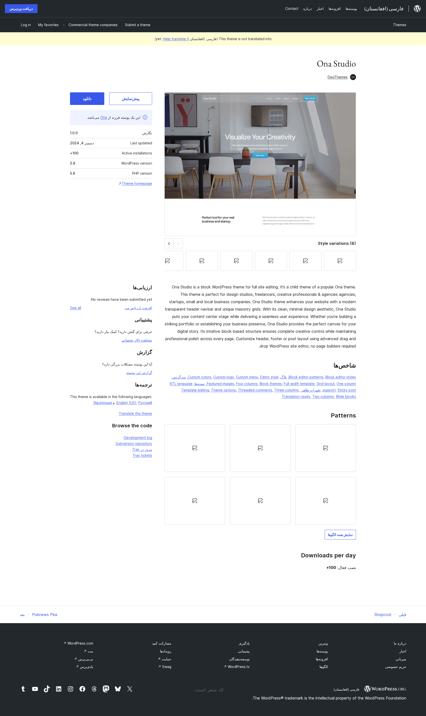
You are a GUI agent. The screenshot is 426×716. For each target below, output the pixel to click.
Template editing (195, 390)
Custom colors (199, 377)
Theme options (223, 390)
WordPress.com (78, 643)
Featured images (220, 384)
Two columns (323, 396)
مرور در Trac (142, 449)
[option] (325, 448)
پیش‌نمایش (130, 98)
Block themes (271, 384)
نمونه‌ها (200, 384)
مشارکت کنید (161, 643)
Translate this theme (135, 413)
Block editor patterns (306, 377)
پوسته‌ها (322, 651)
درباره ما (400, 643)
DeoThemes (338, 77)
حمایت (164, 659)
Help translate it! (172, 39)
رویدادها (165, 651)
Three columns (286, 390)
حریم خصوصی (395, 667)
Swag (164, 667)
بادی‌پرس (84, 667)
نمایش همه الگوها (340, 535)
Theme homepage (137, 183)
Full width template (299, 384)
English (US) (126, 402)
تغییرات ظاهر (311, 390)
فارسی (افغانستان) (346, 689)
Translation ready (296, 396)
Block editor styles (340, 377)
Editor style (269, 377)
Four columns (247, 384)
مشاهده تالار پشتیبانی (137, 340)
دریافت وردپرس (21, 8)
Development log (138, 437)
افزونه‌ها (322, 659)
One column (346, 384)
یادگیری (244, 643)
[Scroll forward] (169, 243)
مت (88, 651)
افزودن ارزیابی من (138, 308)
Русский (145, 402)
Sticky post (346, 390)
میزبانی (400, 659)
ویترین (323, 643)
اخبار (402, 651)
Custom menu (247, 377)
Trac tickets (142, 455)
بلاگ (284, 377)
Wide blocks (346, 396)
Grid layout (326, 384)
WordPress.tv (237, 667)
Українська (102, 402)
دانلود (87, 98)
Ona (103, 117)
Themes (399, 25)
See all (75, 308)
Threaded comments (255, 390)
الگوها (324, 667)
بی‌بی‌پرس (83, 659)
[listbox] (260, 474)
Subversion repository (134, 443)
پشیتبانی (244, 651)
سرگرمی (179, 377)
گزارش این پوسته (139, 372)
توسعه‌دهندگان (239, 659)
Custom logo (223, 377)
